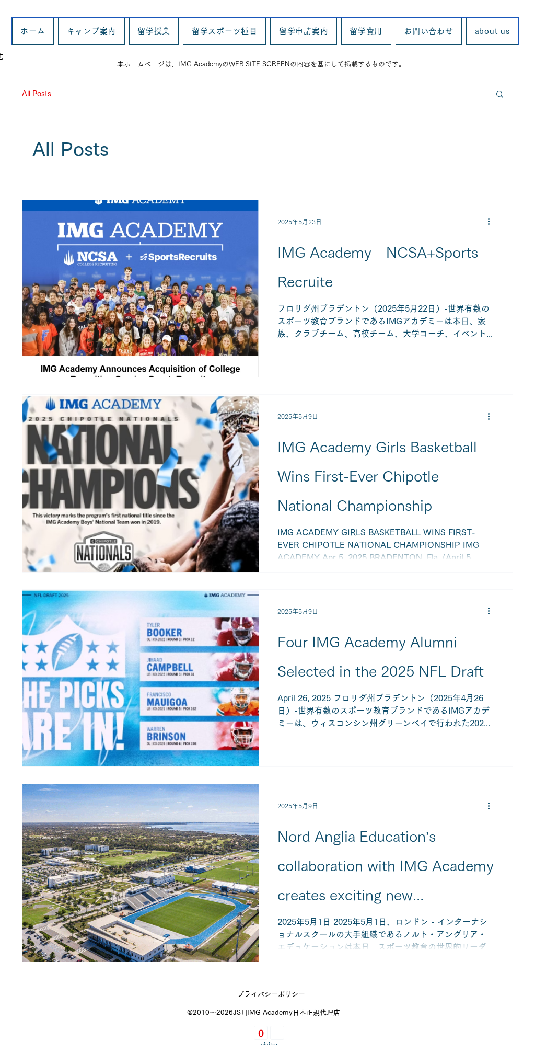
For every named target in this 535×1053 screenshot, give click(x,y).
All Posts (36, 93)
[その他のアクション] (492, 221)
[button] (500, 94)
